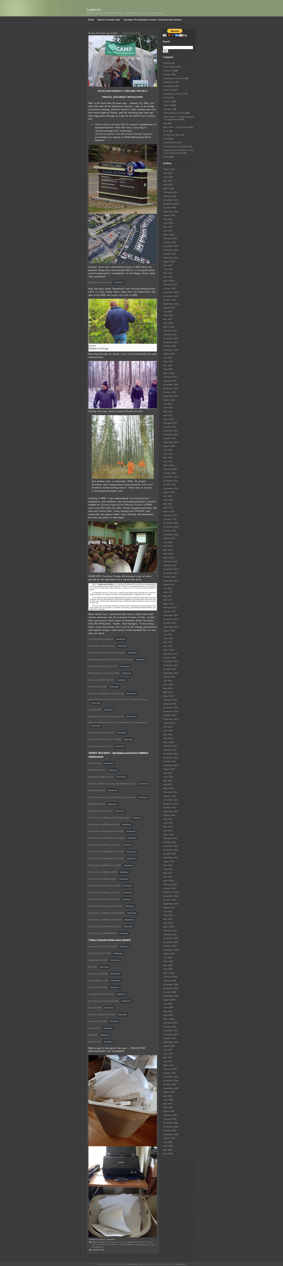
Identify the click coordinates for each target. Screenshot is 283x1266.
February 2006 (170, 1115)
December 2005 (170, 1123)
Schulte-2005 (94, 1028)
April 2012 (168, 831)
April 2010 (168, 923)
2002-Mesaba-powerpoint (99, 282)
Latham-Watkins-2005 (98, 980)
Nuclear (167, 101)
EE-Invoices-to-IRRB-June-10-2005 (104, 886)
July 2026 (167, 173)
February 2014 (170, 746)
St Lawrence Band (171, 135)
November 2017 (170, 573)
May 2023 (167, 319)
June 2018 (168, 546)
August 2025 (169, 215)
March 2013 (168, 788)
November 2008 (170, 988)
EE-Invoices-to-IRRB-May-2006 (102, 933)
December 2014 (170, 708)
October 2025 (169, 208)
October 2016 (169, 623)
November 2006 (170, 1081)
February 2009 (170, 977)
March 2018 (168, 558)
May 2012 (167, 827)
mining (166, 98)
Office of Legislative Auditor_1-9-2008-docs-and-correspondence (117, 722)
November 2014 (170, 711)
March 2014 (168, 742)
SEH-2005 (93, 1035)
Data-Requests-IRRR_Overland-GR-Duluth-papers (110, 659)
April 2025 (168, 231)
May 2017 (167, 596)
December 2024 (170, 246)
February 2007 (170, 1069)
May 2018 (167, 550)
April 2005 (168, 1154)
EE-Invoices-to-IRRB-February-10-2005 (106, 852)
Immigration (168, 82)
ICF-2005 (92, 967)
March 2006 (168, 1111)
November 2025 (170, 204)
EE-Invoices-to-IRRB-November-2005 (105, 920)
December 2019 (170, 477)
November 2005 (170, 1127)
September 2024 (171, 258)
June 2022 (168, 361)
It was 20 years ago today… (104, 33)
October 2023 (169, 300)
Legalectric (94, 9)
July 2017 (167, 588)
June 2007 (168, 1054)
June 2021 (168, 408)
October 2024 (169, 254)
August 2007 (169, 1046)
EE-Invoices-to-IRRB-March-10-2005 (104, 865)
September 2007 (171, 1042)
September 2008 (171, 996)
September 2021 (171, 396)
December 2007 (170, 1031)
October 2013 (169, 761)
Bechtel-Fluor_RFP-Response (101, 646)
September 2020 (171, 442)
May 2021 (167, 412)
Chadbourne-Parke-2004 (99, 953)
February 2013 (170, 792)
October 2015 (169, 669)
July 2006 (167, 1096)
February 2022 (170, 377)
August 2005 (169, 1138)
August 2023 (169, 308)
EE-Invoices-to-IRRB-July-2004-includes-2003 (109, 818)
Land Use (120, 1242)
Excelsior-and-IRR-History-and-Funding (106, 693)
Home (91, 20)
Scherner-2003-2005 (97, 1021)
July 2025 (167, 219)
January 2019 (169, 519)
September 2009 (171, 950)
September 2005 (171, 1134)
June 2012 (168, 823)
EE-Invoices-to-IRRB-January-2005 (104, 845)
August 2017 (169, 584)
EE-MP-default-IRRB (97, 687)
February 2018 (170, 561)
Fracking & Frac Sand (173, 78)
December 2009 (170, 938)
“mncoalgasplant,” (140, 498)
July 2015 (167, 681)
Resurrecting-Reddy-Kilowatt (101, 733)
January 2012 (169, 842)
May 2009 (167, 965)
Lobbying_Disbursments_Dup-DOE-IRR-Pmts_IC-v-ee (112, 784)
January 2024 (169, 288)
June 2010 (168, 915)
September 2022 (171, 350)
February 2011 (170, 884)
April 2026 (168, 185)
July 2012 (167, 819)
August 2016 (169, 631)
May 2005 (167, 1150)
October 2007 (169, 1038)
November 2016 (170, 619)
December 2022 (170, 338)
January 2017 (169, 611)
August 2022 (169, 354)
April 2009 (168, 969)
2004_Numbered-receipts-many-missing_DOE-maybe (112, 797)
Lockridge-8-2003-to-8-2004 (101, 994)
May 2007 (167, 1058)
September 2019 (171, 488)
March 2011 (168, 881)
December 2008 (170, 984)
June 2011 (168, 869)
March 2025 (168, 235)
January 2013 (169, 796)
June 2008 (168, 1007)
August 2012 (169, 815)
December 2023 (170, 292)
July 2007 (167, 1050)
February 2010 (170, 931)
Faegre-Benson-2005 (98, 960)
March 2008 (168, 1019)
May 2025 (167, 227)
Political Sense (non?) (173, 113)
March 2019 (168, 511)
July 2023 (167, 312)
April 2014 (168, 738)
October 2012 (169, 807)
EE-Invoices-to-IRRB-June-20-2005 (104, 892)
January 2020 (169, 473)
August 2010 (169, 907)
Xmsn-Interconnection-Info (100, 746)
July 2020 (167, 450)
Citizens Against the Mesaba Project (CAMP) (126, 504)
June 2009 (168, 961)
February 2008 (170, 1023)
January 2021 (169, 427)
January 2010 (169, 934)
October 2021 (169, 392)
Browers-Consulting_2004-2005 (102, 946)
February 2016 (170, 654)
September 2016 (171, 627)
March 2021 (168, 419)
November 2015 (170, 665)
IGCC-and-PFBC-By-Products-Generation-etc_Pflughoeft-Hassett (117, 699)
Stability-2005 (94, 1042)
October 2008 (169, 992)
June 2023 (168, 315)
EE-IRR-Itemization (97, 770)
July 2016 (167, 635)
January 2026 (169, 196)
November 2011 (170, 850)
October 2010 (169, 900)
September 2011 (171, 858)
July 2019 (167, 496)
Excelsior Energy (110, 124)
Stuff (165, 139)
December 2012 (170, 800)
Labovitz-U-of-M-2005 (98, 974)
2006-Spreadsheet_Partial (100, 811)
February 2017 (170, 608)
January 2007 (169, 1073)
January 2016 (169, 658)
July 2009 (167, 958)
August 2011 (169, 861)
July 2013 (167, 773)
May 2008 (167, 1011)
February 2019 (170, 515)
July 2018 (167, 542)
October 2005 (169, 1130)
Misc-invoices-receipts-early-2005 (103, 1001)
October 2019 (169, 484)
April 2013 (168, 784)
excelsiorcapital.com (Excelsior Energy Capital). (124, 134)
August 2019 (169, 492)
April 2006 (168, 1107)
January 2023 (169, 335)
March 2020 (168, 465)
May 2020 (167, 458)
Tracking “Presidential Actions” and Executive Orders (152, 20)
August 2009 (169, 954)
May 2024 (167, 273)
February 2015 (170, 700)
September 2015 (171, 673)
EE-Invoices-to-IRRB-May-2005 (102, 879)
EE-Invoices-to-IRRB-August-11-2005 (105, 906)
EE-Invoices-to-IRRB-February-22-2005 (106, 858)
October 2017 (169, 577)
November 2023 (170, 296)
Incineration (168, 86)
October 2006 (169, 1084)
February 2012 (170, 838)
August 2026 (169, 169)
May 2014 (167, 735)
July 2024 (167, 265)
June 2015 (168, 684)
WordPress (180, 1264)
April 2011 (168, 877)
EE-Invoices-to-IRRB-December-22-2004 (106, 838)
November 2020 (170, 435)
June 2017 (168, 592)
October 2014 (169, 715)
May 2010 (167, 919)
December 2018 (170, 523)
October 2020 (169, 438)
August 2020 (169, 446)
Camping (167, 63)
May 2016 (167, 642)
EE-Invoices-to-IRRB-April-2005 (102, 872)
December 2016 (170, 615)
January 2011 (169, 888)
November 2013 (170, 758)
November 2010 (170, 896)
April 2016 (168, 646)
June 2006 (168, 1100)
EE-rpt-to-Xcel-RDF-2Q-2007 (101, 680)
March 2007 (168, 1065)
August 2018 (169, 538)
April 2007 (168, 1061)
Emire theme (132, 1264)
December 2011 (170, 846)
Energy (112, 1242)
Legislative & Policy (135, 1242)
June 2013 (168, 777)
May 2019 (167, 504)
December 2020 (170, 431)
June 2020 (168, 454)
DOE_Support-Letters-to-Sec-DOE (103, 673)
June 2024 (168, 269)
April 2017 (168, 600)
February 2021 (170, 423)
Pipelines (167, 109)
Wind (165, 157)
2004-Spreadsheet (96, 790)
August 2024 (169, 261)
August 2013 (169, 769)
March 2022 (168, 373)
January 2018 (169, 565)
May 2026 (167, 181)
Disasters (103, 1242)
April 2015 (168, 692)
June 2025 (168, 223)
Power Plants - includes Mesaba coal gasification (127, 1244)
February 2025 (170, 238)
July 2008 (167, 1004)
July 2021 (167, 404)
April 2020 (168, 461)
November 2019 (170, 481)
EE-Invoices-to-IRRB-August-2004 (103, 824)
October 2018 (169, 531)
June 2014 (168, 731)
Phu (161, 1264)
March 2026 (168, 188)
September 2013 (171, 765)
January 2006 (169, 1119)
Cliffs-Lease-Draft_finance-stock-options (106, 653)
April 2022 (168, 369)
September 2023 (171, 304)
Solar (165, 131)
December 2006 (170, 1077)
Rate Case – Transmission (176, 127)
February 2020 (170, 469)
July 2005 (167, 1142)
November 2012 (170, 804)
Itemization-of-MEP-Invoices (101, 777)
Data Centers (169, 67)
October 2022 (169, 346)
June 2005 (168, 1146)
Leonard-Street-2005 (97, 987)
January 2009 (169, 981)
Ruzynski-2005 (95, 1008)
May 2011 (167, 873)
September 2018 (171, 535)
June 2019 (168, 500)
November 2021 (170, 388)
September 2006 (171, 1088)
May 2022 (167, 365)
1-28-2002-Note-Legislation (100, 639)
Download (118, 282)
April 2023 (168, 323)
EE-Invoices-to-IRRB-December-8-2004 (106, 831)
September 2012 (171, 811)
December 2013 (170, 754)
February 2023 (170, 331)
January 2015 (169, 704)
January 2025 (169, 242)
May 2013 (167, 781)
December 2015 (170, 661)
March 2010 (168, 927)
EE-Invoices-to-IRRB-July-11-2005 (103, 899)
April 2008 (168, 1015)
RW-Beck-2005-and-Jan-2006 (101, 1014)
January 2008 (169, 1027)
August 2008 (169, 1000)
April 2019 (168, 508)
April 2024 (168, 277)
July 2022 (167, 358)
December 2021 (170, 385)
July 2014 (167, 727)
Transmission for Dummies (176, 146)
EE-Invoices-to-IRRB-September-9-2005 (106, 913)
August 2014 (169, 723)
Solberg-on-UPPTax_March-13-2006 (104, 739)
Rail (153, 1244)
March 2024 (168, 281)
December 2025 (170, 200)
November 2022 (170, 342)
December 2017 (170, 569)
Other (166, 105)
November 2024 (170, 250)
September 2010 (171, 904)
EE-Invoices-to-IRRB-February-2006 (104, 926)
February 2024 (170, 285)
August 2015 (169, 677)
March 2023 (168, 327)
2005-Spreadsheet (96, 804)
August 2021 (169, 400)
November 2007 (170, 1034)
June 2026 (168, 177)
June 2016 (168, 638)
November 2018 (170, 527)
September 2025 (171, 212)
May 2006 (167, 1104)
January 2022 (169, 381)
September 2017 (171, 581)
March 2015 (168, 696)
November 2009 (170, 942)
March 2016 (168, 650)
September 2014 (171, 719)
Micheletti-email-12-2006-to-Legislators (106, 716)
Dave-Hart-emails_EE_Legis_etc (103, 666)
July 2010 (167, 911)
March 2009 (168, 973)
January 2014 (169, 750)
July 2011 (167, 865)
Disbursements (95, 763)
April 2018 (168, 554)
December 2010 (170, 892)
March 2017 (168, 604)
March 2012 (168, 834)
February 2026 (170, 192)
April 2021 (168, 415)
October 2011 (169, 854)
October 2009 (169, 946)
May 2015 (167, 688)
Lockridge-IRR (94, 710)
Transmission (98, 1247)
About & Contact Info (108, 20)
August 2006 (169, 1092)
